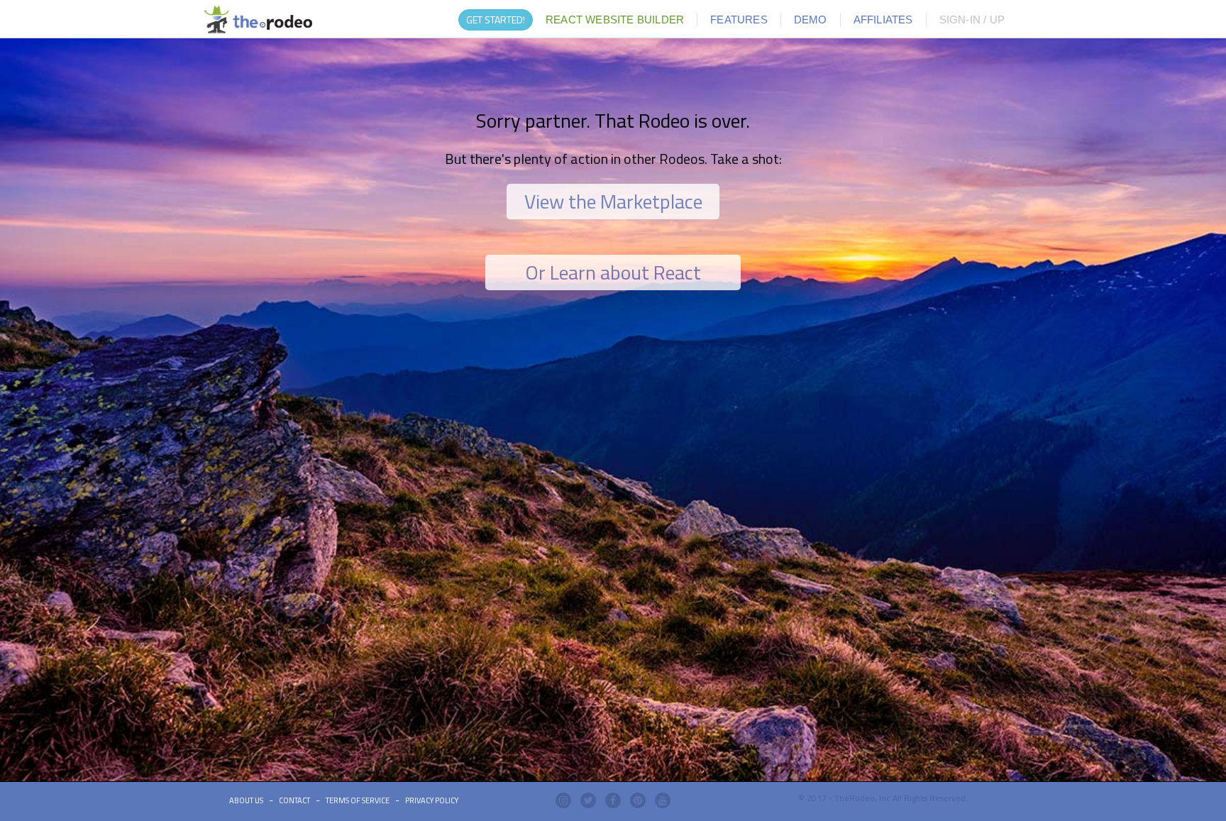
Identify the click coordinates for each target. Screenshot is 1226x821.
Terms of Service (358, 800)
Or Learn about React (613, 272)
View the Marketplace (613, 201)
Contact (294, 800)
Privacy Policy (431, 800)
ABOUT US (246, 800)
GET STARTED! (495, 19)
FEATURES (739, 19)
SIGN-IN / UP (972, 19)
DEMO (810, 19)
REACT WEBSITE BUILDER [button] (615, 19)
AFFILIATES (883, 19)
